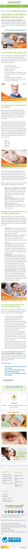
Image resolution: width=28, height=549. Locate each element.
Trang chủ (5, 494)
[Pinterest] (19, 511)
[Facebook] (9, 511)
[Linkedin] (22, 511)
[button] (2, 6)
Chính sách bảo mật (19, 482)
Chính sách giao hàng (19, 476)
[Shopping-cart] (6, 511)
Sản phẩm (21, 6)
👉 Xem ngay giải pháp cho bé (5, 547)
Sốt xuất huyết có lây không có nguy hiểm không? (14, 445)
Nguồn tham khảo (8, 380)
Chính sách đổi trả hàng (19, 479)
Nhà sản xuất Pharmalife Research (8, 500)
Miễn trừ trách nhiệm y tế (18, 485)
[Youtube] (12, 511)
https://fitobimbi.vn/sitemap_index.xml (15, 520)
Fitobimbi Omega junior (7, 481)
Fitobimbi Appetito (7, 478)
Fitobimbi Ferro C (7, 476)
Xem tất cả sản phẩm (8, 483)
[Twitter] (15, 511)
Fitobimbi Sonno (7, 474)
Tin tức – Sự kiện (7, 498)
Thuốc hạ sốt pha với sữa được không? (15, 30)
